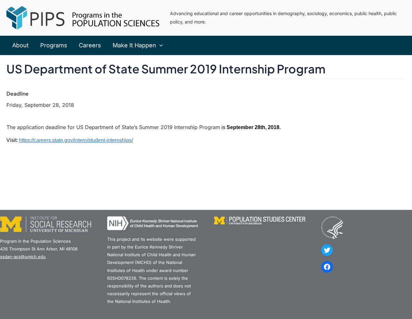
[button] (159, 45)
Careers (90, 45)
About (20, 45)
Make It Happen (134, 45)
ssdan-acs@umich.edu (23, 256)
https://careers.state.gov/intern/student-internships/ (76, 140)
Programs (53, 45)
